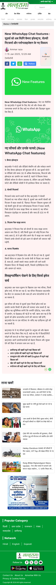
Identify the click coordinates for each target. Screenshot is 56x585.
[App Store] (36, 568)
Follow (32, 64)
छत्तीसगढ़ (48, 19)
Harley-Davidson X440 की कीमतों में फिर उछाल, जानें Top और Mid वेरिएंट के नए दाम (38, 451)
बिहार (26, 19)
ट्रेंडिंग (40, 14)
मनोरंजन (29, 14)
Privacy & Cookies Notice (14, 578)
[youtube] (41, 562)
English (16, 544)
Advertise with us (33, 575)
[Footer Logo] (28, 555)
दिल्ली (3, 19)
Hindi (5, 544)
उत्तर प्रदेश (10, 19)
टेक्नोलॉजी (14, 24)
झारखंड (33, 19)
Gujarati (28, 544)
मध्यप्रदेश (40, 19)
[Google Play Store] (19, 568)
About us (19, 575)
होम (7, 14)
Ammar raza (16, 49)
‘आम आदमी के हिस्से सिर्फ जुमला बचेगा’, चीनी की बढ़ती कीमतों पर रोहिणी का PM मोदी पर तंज (38, 421)
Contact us (8, 575)
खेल (49, 14)
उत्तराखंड (19, 19)
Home (6, 24)
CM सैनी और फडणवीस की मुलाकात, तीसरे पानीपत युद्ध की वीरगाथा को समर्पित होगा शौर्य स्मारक (38, 436)
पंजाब (38, 526)
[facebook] (27, 562)
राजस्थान (28, 526)
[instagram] (36, 562)
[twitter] (31, 562)
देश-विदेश (17, 14)
